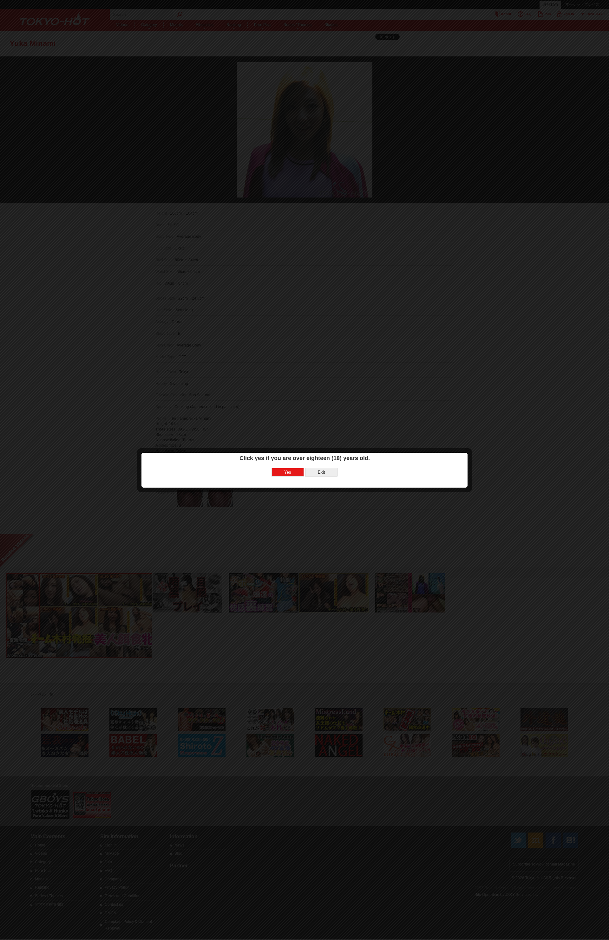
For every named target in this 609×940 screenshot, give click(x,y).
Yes (287, 472)
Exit (321, 472)
